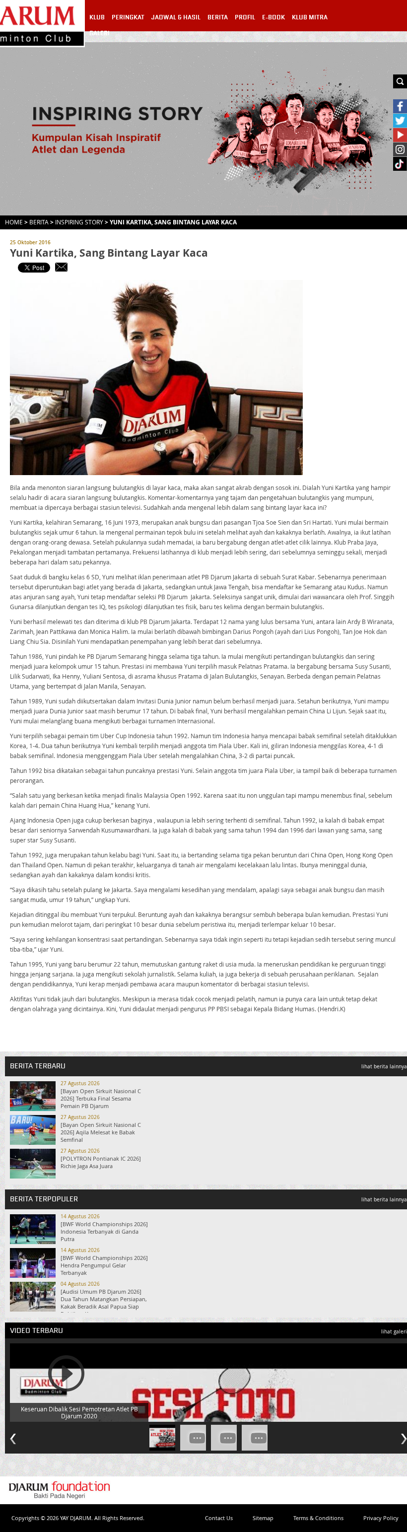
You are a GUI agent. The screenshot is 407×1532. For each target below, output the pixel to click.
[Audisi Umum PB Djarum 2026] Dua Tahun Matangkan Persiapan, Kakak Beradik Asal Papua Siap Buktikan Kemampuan (104, 1303)
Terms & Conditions (318, 1518)
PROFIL (245, 17)
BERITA (217, 17)
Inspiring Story (79, 222)
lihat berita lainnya (384, 1066)
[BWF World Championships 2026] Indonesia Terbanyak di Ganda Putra (104, 1231)
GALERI (99, 33)
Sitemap (263, 1518)
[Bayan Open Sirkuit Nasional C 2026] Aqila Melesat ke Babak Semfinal (101, 1132)
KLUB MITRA (310, 17)
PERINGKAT (128, 17)
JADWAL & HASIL (176, 17)
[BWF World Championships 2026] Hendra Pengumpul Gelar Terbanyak (104, 1265)
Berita (39, 222)
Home (14, 222)
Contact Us (219, 1518)
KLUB (97, 17)
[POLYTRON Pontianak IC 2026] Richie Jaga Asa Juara (101, 1162)
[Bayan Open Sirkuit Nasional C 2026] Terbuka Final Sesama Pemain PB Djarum (101, 1098)
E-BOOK (273, 17)
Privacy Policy (381, 1518)
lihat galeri (394, 1331)
